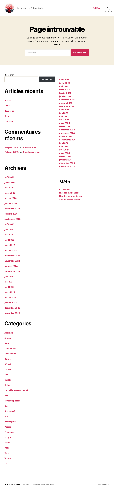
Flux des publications (69, 193)
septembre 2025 (12, 219)
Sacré (7, 442)
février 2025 (10, 250)
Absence (8, 333)
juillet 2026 (9, 182)
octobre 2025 (11, 214)
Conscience (10, 354)
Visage (7, 458)
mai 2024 (9, 282)
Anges (7, 338)
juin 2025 (8, 229)
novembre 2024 (12, 261)
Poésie (7, 427)
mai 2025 (9, 235)
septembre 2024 (12, 271)
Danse (7, 359)
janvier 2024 (10, 302)
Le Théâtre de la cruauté (16, 390)
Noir (6, 406)
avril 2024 (9, 287)
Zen (6, 463)
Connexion (64, 189)
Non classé (9, 411)
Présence (9, 432)
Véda (6, 448)
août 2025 (9, 224)
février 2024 (10, 297)
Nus (6, 416)
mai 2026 (9, 188)
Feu (6, 374)
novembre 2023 (12, 313)
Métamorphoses (12, 401)
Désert (7, 364)
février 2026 (10, 198)
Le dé (7, 106)
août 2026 (9, 177)
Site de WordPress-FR (69, 199)
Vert (6, 453)
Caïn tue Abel (29, 147)
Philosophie (10, 421)
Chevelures (10, 348)
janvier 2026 (10, 203)
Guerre (7, 380)
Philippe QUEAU (11, 147)
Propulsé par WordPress (43, 485)
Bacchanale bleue (31, 152)
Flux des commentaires (70, 196)
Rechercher (8, 75)
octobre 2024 (11, 266)
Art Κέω (96, 8)
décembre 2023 (12, 308)
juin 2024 (8, 276)
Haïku (7, 385)
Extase (7, 369)
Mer (6, 395)
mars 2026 (9, 193)
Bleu (6, 343)
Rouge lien (9, 111)
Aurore (7, 100)
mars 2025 (9, 245)
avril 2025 (9, 240)
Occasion (8, 121)
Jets (6, 116)
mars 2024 (9, 292)
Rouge (7, 437)
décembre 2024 (12, 255)
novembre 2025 (12, 208)
